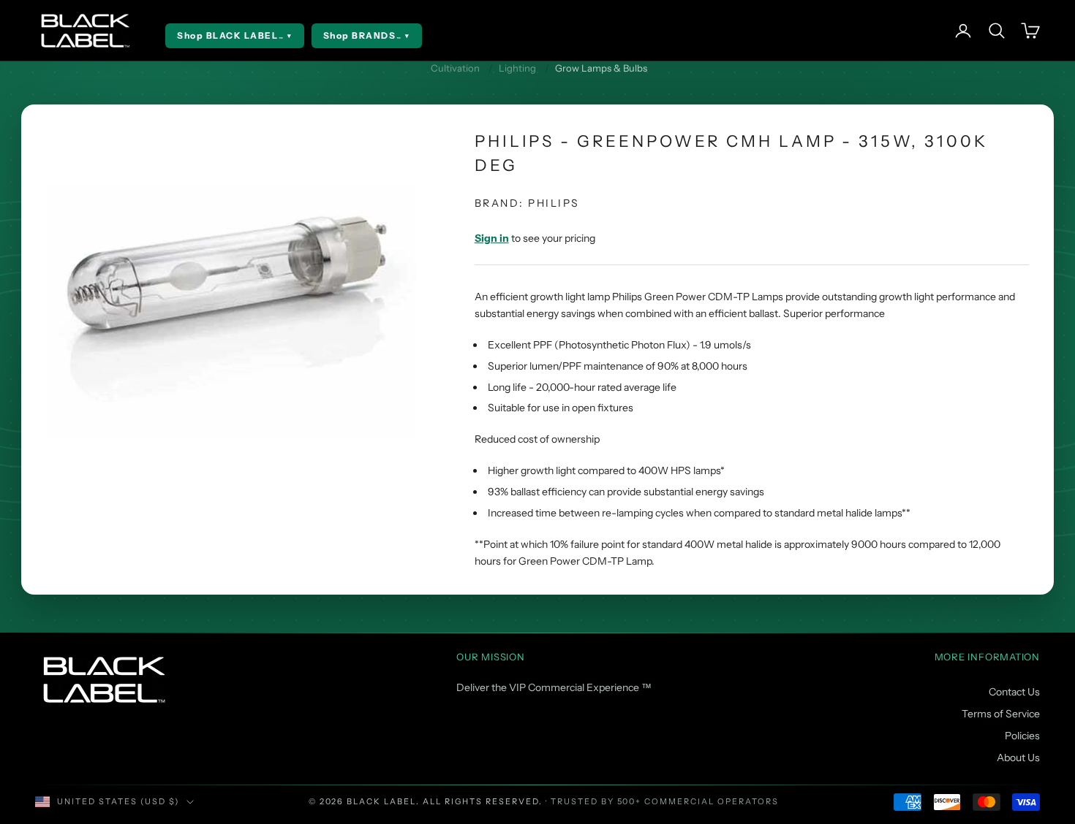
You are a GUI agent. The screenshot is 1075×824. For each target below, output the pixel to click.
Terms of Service (1001, 713)
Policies (1022, 735)
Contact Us (1014, 691)
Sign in (492, 238)
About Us (1018, 757)
